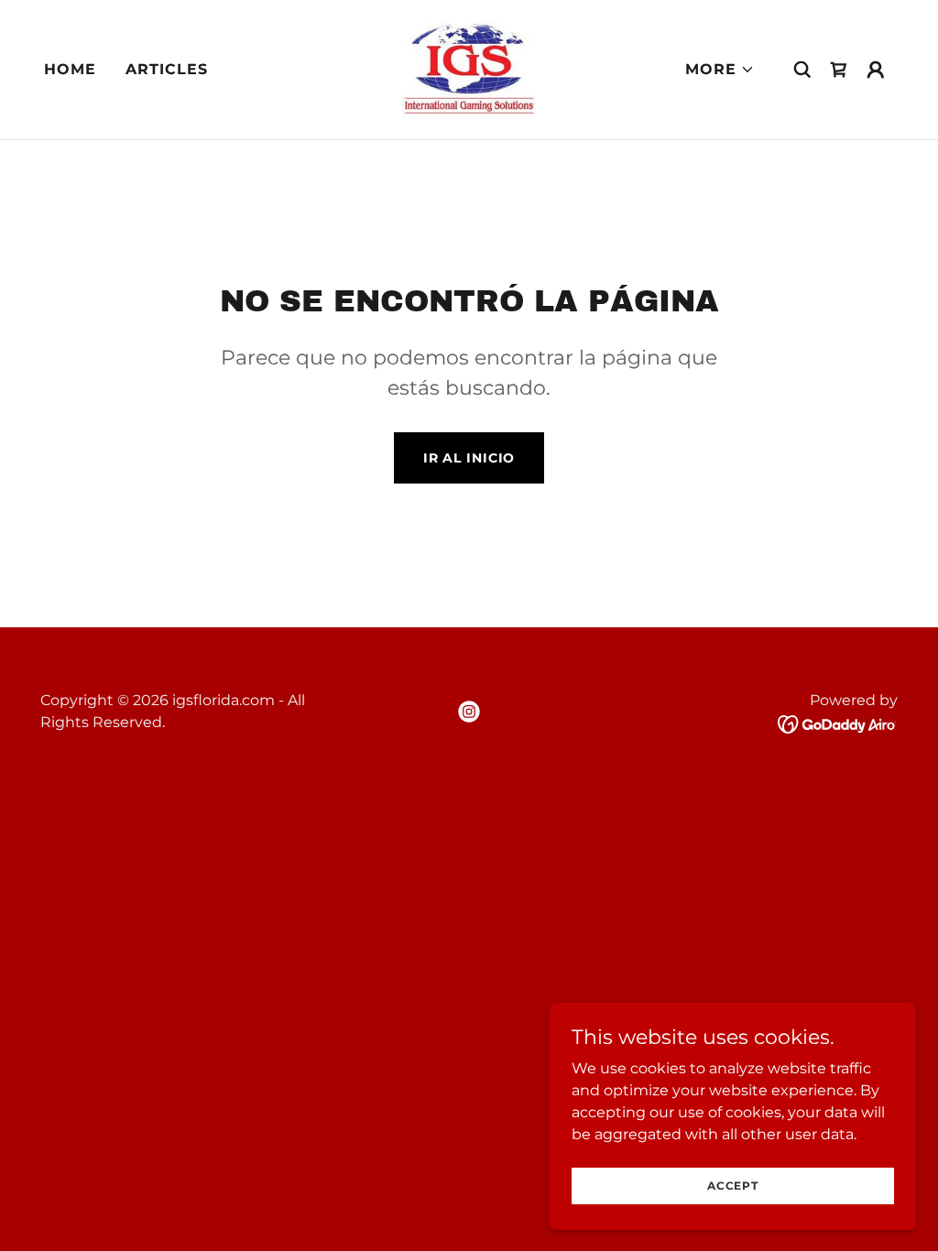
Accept (732, 1185)
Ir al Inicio (469, 458)
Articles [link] (166, 69)
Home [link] (70, 69)
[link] (468, 68)
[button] (720, 70)
